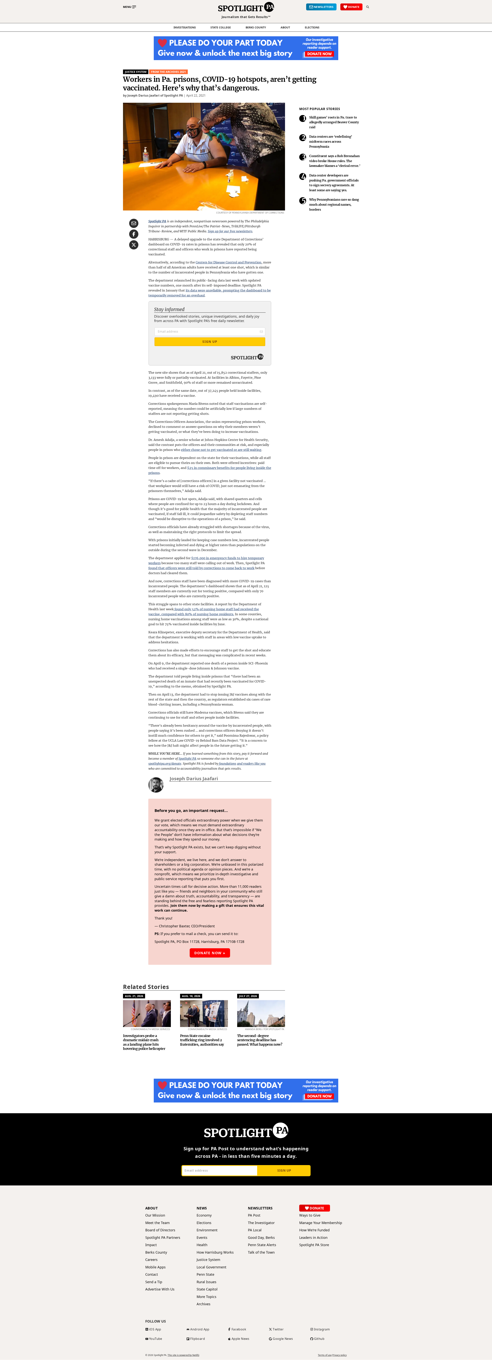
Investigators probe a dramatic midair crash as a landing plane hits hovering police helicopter (144, 1042)
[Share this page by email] (133, 223)
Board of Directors (160, 1230)
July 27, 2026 (248, 996)
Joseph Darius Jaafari (194, 778)
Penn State (205, 1274)
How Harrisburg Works (215, 1252)
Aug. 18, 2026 (191, 996)
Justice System (135, 72)
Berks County (256, 27)
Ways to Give (309, 1215)
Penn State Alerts (262, 1245)
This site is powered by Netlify (183, 1355)
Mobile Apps (155, 1267)
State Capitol (207, 1289)
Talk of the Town (261, 1252)
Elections (204, 1223)
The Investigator (261, 1223)
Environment (207, 1230)
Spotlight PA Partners (162, 1237)
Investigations (185, 27)
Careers (151, 1259)
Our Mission (155, 1215)
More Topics (206, 1297)
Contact (151, 1274)
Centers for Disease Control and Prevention (228, 262)
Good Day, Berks (261, 1237)
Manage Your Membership (320, 1223)
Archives (203, 1304)
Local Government (211, 1267)
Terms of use (325, 1355)
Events (202, 1237)
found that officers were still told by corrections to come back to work (201, 568)
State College (220, 27)
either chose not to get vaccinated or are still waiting (221, 450)
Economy (204, 1215)
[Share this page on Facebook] (133, 234)
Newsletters (260, 1208)
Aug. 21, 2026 (134, 996)
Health (202, 1245)
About (285, 27)
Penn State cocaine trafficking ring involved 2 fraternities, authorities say (202, 1040)
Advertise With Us (160, 1289)
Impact (151, 1245)
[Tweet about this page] (133, 244)
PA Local (255, 1230)
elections (312, 27)
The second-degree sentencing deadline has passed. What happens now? (259, 1040)
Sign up (284, 1170)
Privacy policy (339, 1355)
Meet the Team (157, 1223)
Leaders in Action (313, 1237)
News (202, 1208)
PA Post (254, 1215)
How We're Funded (314, 1230)
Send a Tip (153, 1282)
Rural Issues (206, 1282)
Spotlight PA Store (314, 1245)
